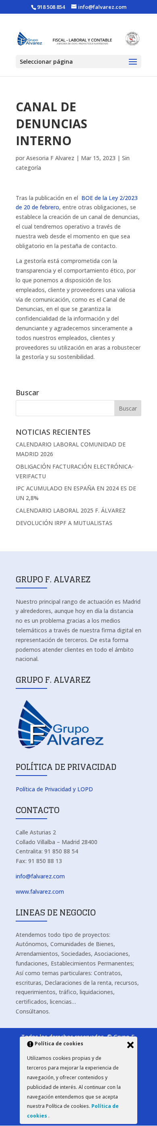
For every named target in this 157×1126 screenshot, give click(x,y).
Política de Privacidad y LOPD (54, 789)
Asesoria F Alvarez (50, 158)
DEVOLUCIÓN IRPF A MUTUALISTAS (64, 523)
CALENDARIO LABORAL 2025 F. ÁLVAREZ (71, 510)
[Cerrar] (130, 1045)
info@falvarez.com (40, 876)
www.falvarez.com (40, 891)
